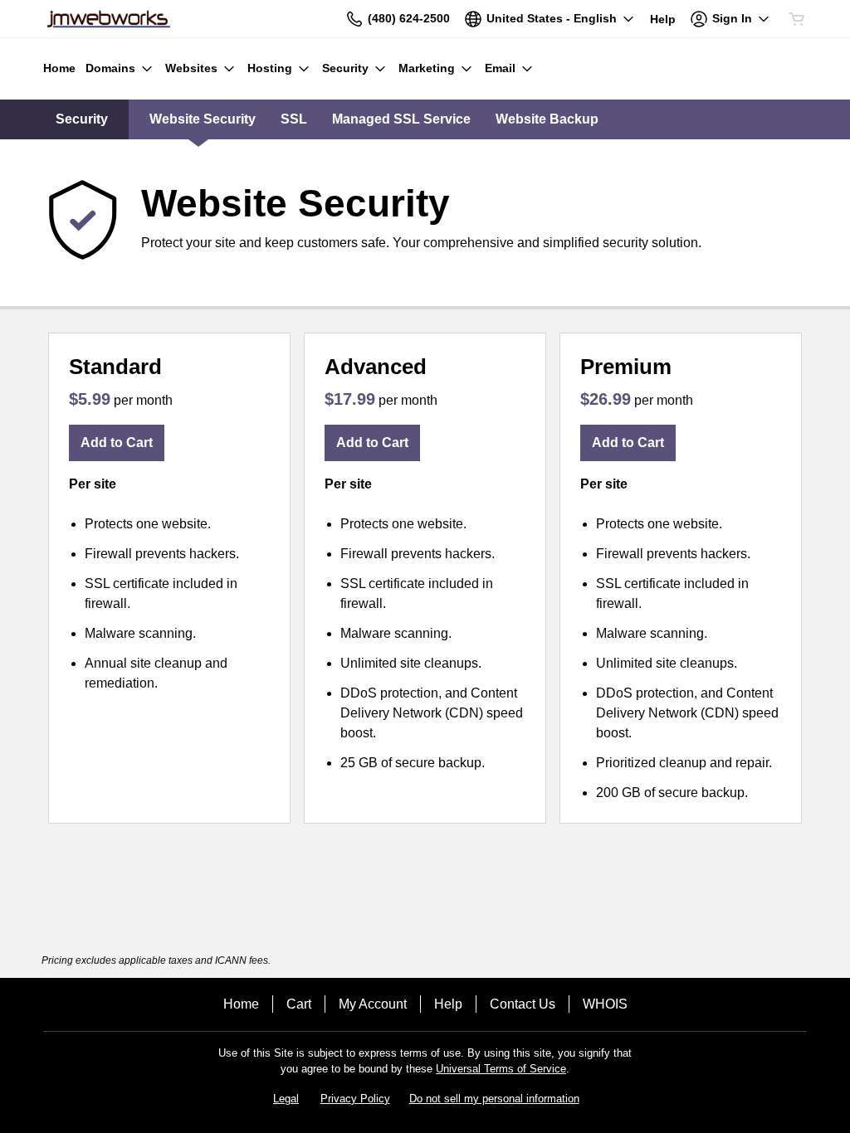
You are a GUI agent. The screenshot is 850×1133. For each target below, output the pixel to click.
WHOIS (605, 1004)
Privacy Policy (355, 1098)
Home (241, 1004)
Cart (298, 1004)
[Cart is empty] (797, 19)
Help (448, 1004)
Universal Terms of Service (501, 1068)
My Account (373, 1004)
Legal (286, 1098)
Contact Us (522, 1004)
